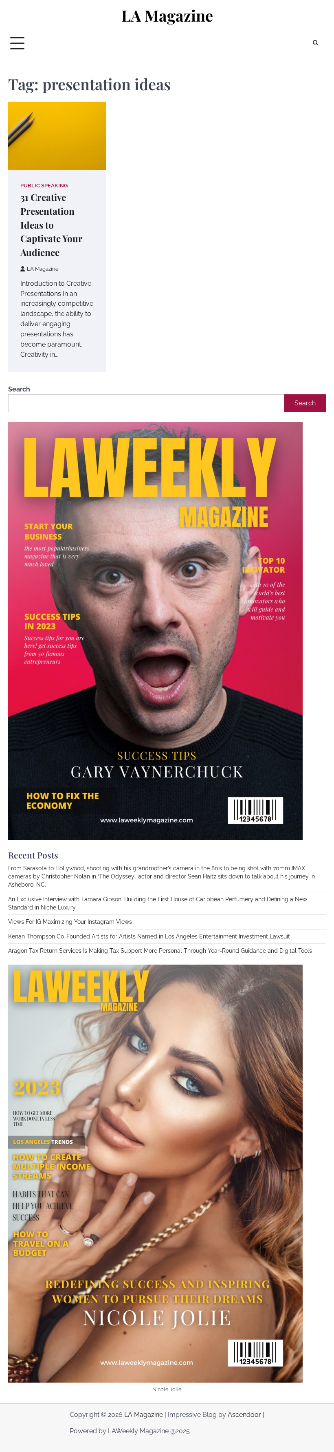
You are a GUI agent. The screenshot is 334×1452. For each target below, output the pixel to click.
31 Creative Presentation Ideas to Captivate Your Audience (51, 225)
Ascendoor (244, 1415)
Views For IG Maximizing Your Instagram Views (70, 921)
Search (19, 389)
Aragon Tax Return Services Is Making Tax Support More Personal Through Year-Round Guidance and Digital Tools (160, 950)
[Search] (316, 43)
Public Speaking (44, 185)
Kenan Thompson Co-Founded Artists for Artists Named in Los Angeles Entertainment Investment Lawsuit (149, 936)
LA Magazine (167, 15)
